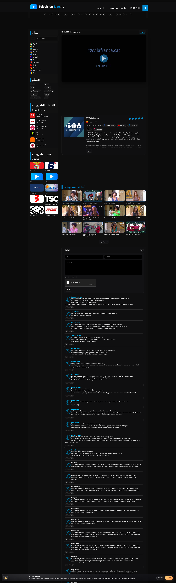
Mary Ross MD (75, 374)
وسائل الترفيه (49, 91)
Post (68, 290)
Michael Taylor (75, 348)
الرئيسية (100, 7)
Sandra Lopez (75, 361)
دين (46, 97)
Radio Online (135, 7)
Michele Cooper (76, 435)
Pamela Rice (75, 409)
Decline (160, 578)
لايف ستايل (34, 94)
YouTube (122, 125)
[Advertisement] (88, 24)
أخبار (32, 87)
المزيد (89, 151)
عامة (32, 84)
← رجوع (142, 32)
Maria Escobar (75, 450)
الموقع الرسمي (110, 125)
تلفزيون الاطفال (35, 97)
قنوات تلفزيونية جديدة (118, 7)
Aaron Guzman (75, 312)
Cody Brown (75, 422)
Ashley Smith (75, 400)
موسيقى (47, 87)
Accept (169, 578)
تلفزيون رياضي (35, 91)
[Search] (33, 38)
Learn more (131, 578)
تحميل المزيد (104, 242)
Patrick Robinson (76, 297)
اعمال (47, 94)
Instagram (99, 129)
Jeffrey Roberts (76, 335)
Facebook (134, 125)
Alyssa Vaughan (76, 387)
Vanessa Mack (75, 323)
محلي (46, 84)
